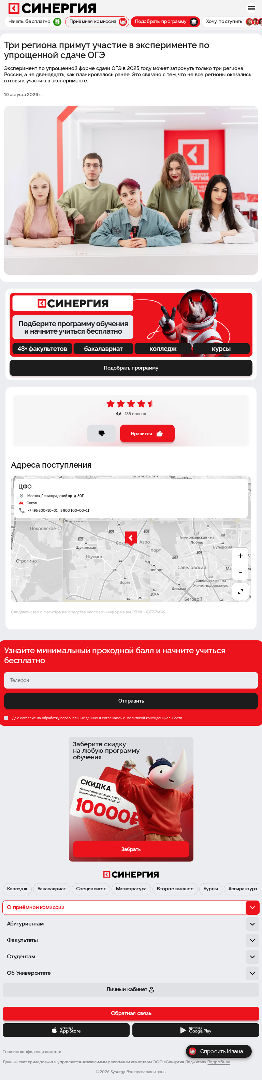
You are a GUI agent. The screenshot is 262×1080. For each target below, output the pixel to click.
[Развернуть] (240, 591)
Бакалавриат (52, 889)
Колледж (17, 889)
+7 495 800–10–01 (43, 510)
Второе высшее (175, 889)
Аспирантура (242, 889)
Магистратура (131, 889)
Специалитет (91, 889)
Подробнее (218, 1062)
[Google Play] (195, 1030)
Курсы (211, 889)
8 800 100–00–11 (74, 510)
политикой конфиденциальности (154, 718)
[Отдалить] (240, 572)
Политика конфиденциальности (32, 1052)
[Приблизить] (240, 556)
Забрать (131, 849)
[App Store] (66, 1030)
